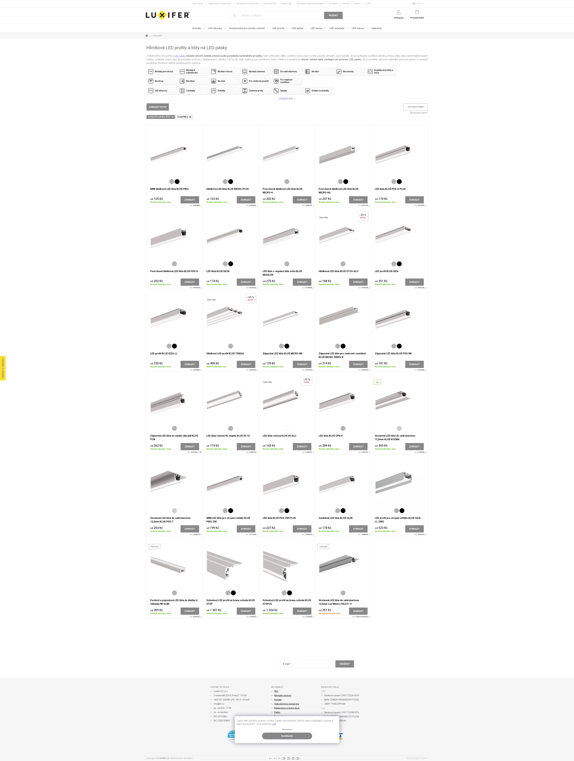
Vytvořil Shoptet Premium (417, 758)
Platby (277, 712)
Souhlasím (287, 736)
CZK (419, 3)
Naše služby (286, 3)
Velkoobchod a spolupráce (247, 3)
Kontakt (346, 3)
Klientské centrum (282, 695)
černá (177, 181)
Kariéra (357, 3)
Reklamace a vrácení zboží (220, 3)
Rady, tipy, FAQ (270, 3)
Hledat (333, 15)
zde (274, 724)
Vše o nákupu (197, 3)
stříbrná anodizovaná (171, 181)
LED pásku (180, 55)
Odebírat (345, 664)
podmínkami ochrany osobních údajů (326, 671)
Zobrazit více (286, 98)
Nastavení (287, 729)
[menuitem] (199, 28)
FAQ (276, 691)
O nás (368, 3)
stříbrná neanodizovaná (399, 428)
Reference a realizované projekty (310, 3)
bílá (236, 181)
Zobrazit (189, 200)
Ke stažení (333, 3)
